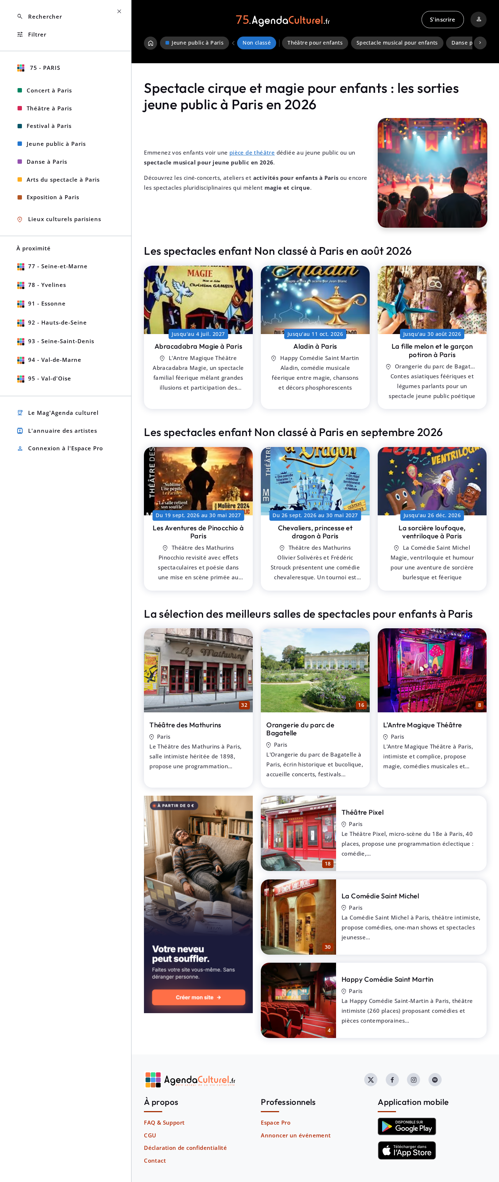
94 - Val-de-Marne (54, 359)
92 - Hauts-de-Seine (57, 322)
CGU (150, 1135)
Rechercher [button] (39, 16)
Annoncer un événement (296, 1135)
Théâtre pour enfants (315, 42)
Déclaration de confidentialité (185, 1147)
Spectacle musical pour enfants (397, 42)
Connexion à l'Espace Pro (59, 448)
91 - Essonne (47, 303)
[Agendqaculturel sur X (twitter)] (370, 1079)
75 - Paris (44, 67)
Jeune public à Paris (56, 143)
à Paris (198, 346)
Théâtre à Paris (49, 108)
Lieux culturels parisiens (58, 219)
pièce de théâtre (252, 152)
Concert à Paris (49, 90)
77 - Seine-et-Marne (58, 266)
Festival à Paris (49, 125)
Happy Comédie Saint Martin (387, 979)
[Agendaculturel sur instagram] (413, 1079)
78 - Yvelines (47, 284)
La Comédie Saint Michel (380, 895)
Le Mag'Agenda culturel (57, 413)
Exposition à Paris (53, 197)
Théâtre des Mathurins (185, 724)
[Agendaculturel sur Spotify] (435, 1079)
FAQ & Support (164, 1122)
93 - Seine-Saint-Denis (61, 341)
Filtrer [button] (31, 34)
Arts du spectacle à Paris (63, 179)
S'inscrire (442, 19)
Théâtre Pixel (363, 812)
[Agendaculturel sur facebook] (392, 1079)
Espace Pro (275, 1122)
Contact (155, 1160)
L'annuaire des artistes (56, 431)
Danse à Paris (47, 161)
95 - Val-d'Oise (49, 378)
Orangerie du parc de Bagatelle (300, 729)
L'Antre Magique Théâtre (422, 724)
